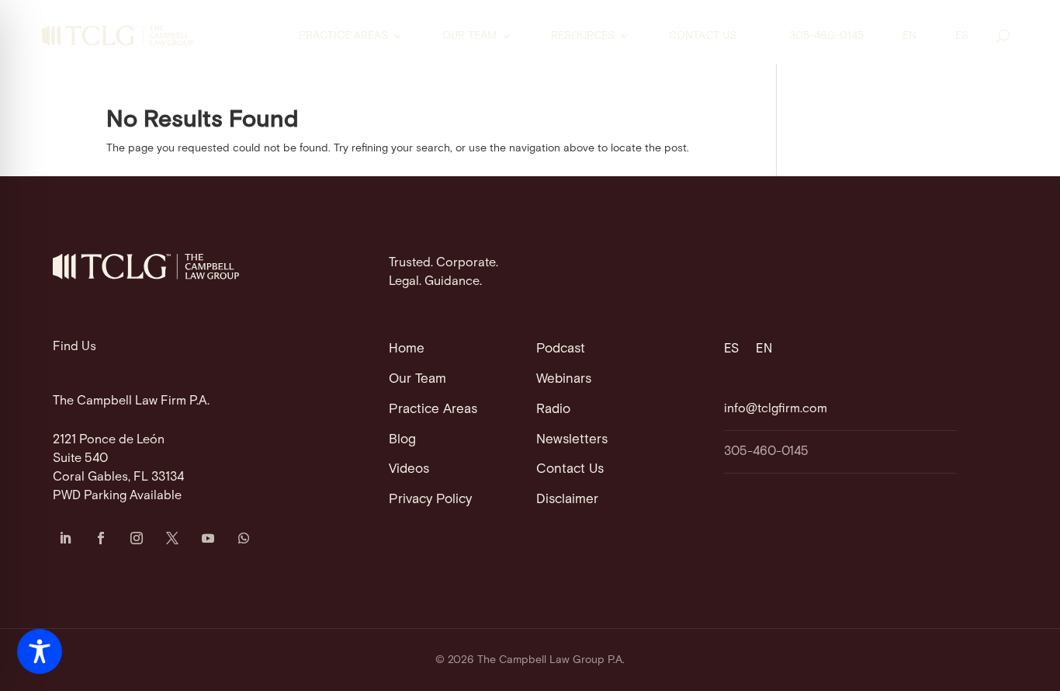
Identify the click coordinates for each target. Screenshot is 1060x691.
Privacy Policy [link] (430, 499)
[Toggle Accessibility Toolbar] (40, 651)
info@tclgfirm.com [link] (775, 409)
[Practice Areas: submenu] (408, 36)
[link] (117, 36)
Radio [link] (553, 409)
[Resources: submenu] (635, 36)
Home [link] (406, 348)
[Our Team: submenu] (517, 36)
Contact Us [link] (702, 36)
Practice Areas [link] (343, 36)
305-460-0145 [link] (826, 36)
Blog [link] (402, 439)
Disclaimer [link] (567, 499)
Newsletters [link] (572, 439)
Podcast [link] (560, 348)
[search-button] (1003, 36)
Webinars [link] (563, 378)
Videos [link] (409, 468)
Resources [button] (583, 36)
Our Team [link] (469, 36)
